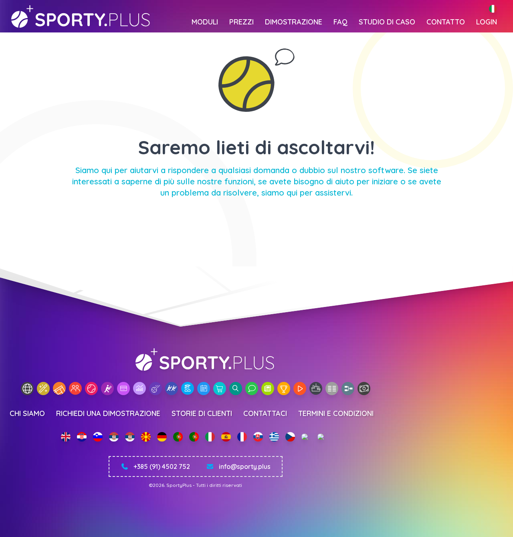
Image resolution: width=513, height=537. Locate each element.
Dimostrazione (293, 21)
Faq (340, 21)
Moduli (205, 21)
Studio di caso (387, 21)
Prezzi (241, 21)
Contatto (445, 21)
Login (486, 21)
